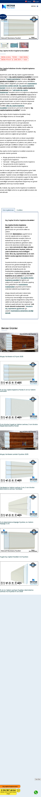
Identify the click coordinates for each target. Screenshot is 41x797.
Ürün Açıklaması (8, 210)
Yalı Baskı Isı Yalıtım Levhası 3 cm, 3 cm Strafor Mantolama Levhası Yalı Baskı (17, 488)
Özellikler (20, 210)
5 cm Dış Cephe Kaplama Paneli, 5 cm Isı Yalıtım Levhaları (18, 390)
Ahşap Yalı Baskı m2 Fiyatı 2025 (11, 357)
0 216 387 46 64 (8, 791)
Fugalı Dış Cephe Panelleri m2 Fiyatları (14, 557)
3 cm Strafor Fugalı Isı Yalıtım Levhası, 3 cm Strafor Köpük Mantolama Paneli (19, 425)
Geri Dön (37, 779)
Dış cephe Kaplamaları (10, 786)
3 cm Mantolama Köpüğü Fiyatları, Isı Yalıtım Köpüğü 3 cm (16, 523)
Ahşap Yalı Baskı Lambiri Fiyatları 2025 (14, 454)
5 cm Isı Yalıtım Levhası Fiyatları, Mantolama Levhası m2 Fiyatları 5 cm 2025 (16, 591)
